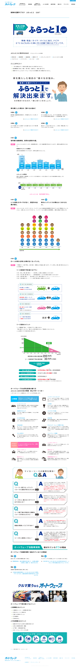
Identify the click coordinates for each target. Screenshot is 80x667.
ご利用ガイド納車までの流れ (37, 4)
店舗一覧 (59, 4)
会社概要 (26, 662)
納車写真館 (53, 4)
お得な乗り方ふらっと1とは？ (22, 4)
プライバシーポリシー (34, 662)
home (12, 649)
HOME (73, 0)
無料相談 (73, 4)
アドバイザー (66, 4)
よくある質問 (45, 4)
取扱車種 (30, 4)
